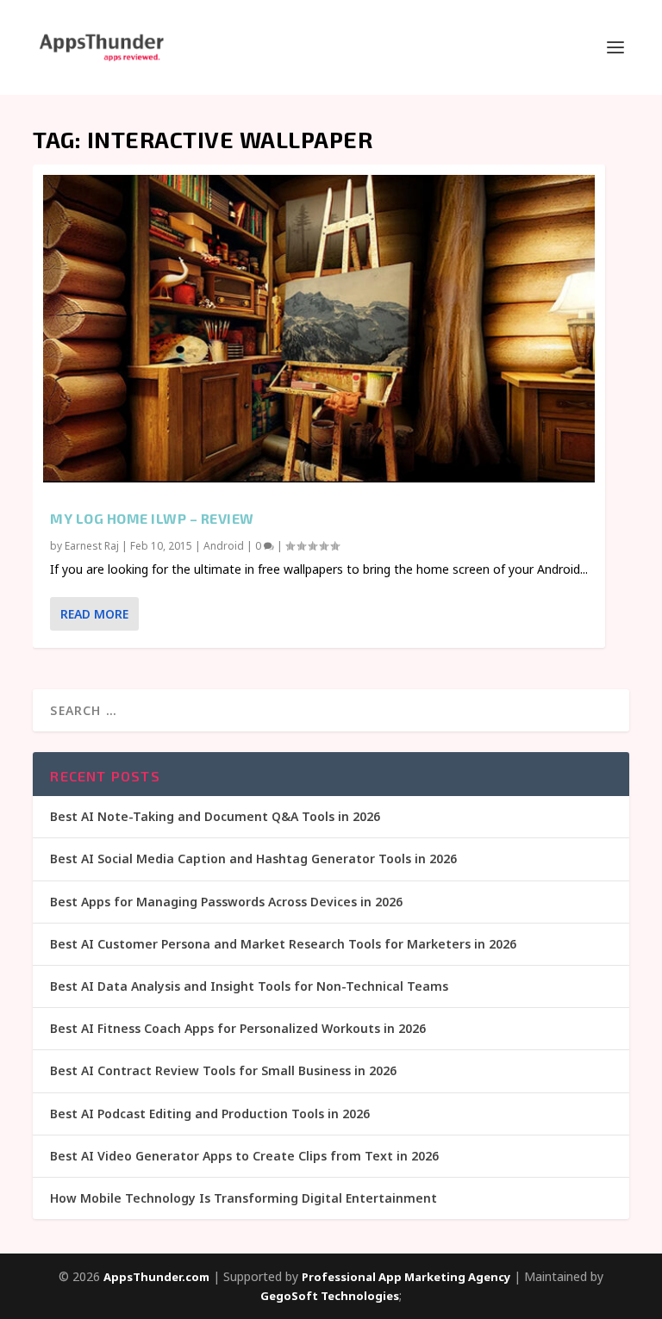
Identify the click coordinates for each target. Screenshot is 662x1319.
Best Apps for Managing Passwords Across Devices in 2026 (226, 901)
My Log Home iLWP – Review (152, 518)
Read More (94, 614)
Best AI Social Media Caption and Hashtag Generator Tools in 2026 (253, 858)
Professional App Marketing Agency (406, 1277)
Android (223, 545)
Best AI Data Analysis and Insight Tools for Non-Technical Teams (249, 986)
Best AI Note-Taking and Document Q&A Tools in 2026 (215, 816)
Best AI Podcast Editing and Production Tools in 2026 (210, 1113)
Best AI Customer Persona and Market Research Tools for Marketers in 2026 (283, 944)
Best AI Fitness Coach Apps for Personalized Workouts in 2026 (238, 1028)
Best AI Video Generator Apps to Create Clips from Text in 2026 (244, 1156)
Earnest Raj (92, 545)
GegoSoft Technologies (329, 1295)
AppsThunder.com (156, 1277)
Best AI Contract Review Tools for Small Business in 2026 (223, 1070)
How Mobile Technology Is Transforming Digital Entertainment (243, 1198)
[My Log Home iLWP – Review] (319, 329)
